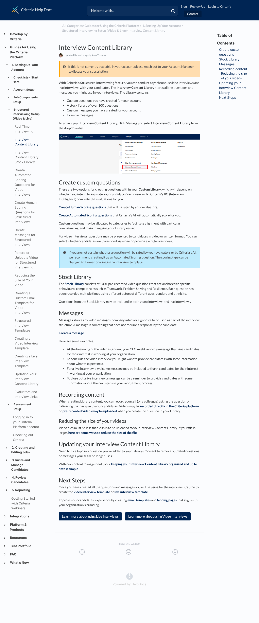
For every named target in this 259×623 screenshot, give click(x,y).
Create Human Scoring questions (82, 207)
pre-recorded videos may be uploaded (90, 411)
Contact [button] (192, 14)
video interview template (92, 492)
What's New (19, 562)
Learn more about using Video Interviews (157, 516)
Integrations (19, 516)
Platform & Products (18, 527)
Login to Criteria (219, 6)
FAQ (13, 554)
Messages (227, 64)
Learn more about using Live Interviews (90, 516)
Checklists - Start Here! (25, 80)
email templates (139, 500)
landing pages (167, 500)
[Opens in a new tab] (129, 576)
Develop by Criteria (19, 36)
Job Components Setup (25, 100)
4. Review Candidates (20, 480)
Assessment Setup (22, 407)
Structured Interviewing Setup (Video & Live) (26, 114)
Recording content (233, 69)
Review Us (197, 6)
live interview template (131, 492)
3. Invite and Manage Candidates (20, 464)
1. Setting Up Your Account (24, 67)
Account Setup (24, 89)
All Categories (72, 26)
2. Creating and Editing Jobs (23, 450)
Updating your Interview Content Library (232, 88)
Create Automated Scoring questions (85, 215)
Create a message (71, 333)
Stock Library (74, 284)
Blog (183, 6)
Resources (18, 538)
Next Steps (227, 97)
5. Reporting (20, 490)
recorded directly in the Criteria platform (169, 406)
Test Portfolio (20, 546)
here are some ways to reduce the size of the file (102, 433)
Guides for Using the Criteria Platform (23, 52)
